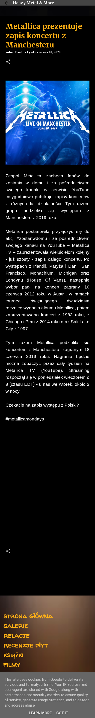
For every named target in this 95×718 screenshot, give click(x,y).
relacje (16, 635)
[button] (8, 62)
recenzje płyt (25, 644)
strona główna (28, 615)
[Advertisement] (47, 486)
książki (13, 654)
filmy (11, 664)
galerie (15, 625)
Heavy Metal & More (33, 2)
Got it (62, 713)
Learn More (40, 713)
